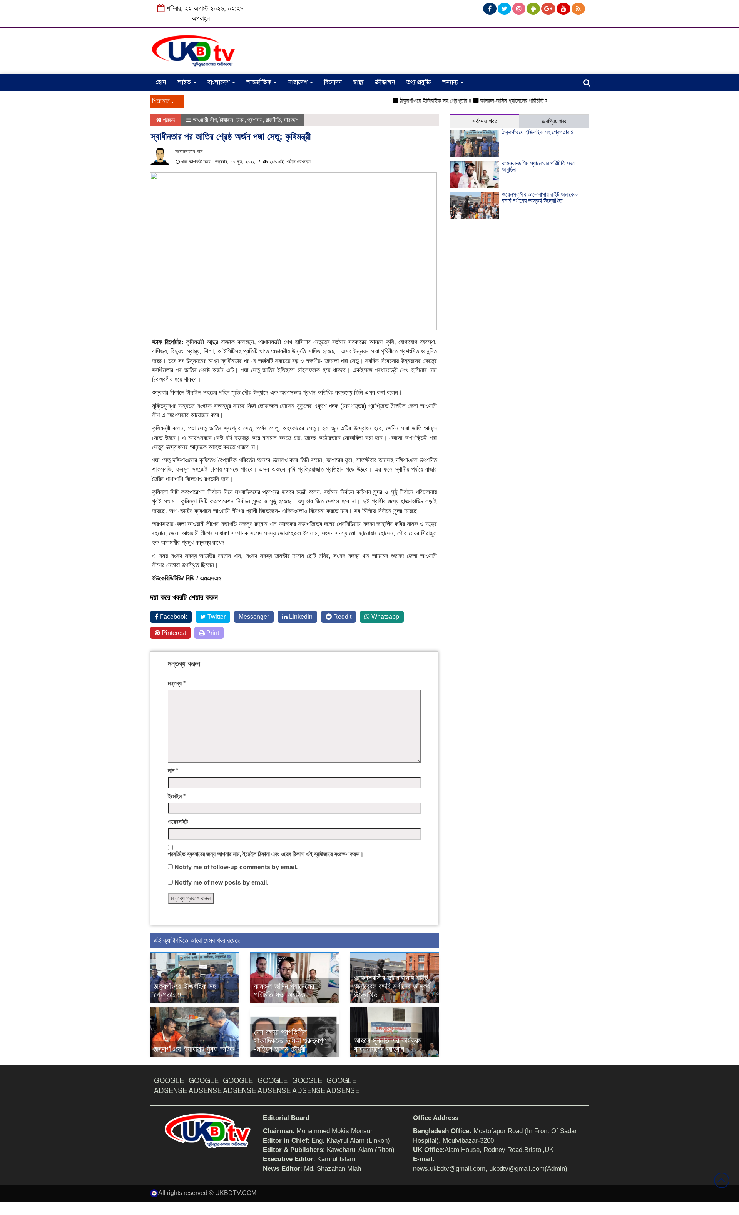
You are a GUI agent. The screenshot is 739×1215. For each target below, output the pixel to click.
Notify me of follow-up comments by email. (236, 867)
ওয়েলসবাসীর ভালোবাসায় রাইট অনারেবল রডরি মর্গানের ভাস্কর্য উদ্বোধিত (392, 986)
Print (212, 633)
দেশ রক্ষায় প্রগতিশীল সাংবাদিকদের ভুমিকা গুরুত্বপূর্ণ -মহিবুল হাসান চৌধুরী (290, 1040)
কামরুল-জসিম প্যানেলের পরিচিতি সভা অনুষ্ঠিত (509, 100)
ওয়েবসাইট (178, 821)
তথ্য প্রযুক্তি (418, 82)
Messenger (254, 616)
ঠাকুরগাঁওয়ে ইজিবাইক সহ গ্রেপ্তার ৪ (420, 100)
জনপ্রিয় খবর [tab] (554, 121)
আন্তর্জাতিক (259, 82)
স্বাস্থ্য (358, 82)
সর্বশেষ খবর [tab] (484, 121)
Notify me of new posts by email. (221, 882)
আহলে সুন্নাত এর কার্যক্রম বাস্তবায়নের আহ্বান (387, 1044)
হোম (160, 82)
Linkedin (300, 616)
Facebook (172, 616)
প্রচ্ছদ (168, 120)
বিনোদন (333, 82)
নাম (173, 770)
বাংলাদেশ (219, 82)
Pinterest (173, 633)
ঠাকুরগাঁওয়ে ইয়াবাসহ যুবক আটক (194, 1049)
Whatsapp (384, 616)
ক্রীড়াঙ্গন (385, 82)
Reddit (341, 616)
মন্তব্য (177, 683)
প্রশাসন (254, 120)
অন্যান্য (451, 82)
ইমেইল (177, 796)
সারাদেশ (298, 82)
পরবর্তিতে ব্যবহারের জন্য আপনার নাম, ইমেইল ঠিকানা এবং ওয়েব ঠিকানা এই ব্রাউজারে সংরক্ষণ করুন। (266, 854)
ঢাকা (240, 120)
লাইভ (184, 82)
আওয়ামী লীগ (205, 120)
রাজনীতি (273, 120)
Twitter (216, 616)
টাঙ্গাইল (226, 120)
